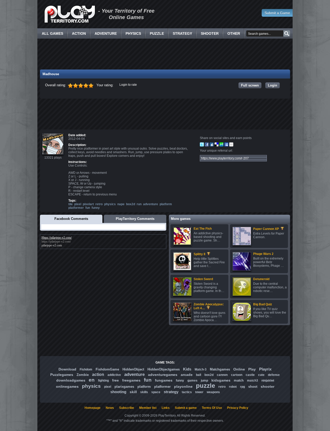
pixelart (88, 204)
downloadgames (70, 380)
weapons (213, 392)
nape (121, 204)
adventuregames (162, 375)
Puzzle (157, 33)
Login (272, 85)
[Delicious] (216, 145)
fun (87, 208)
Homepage (93, 408)
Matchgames (220, 369)
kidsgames (220, 380)
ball (198, 375)
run (139, 204)
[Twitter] (202, 145)
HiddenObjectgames (163, 369)
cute (261, 375)
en (92, 380)
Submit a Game (277, 13)
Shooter (210, 33)
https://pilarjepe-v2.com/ (56, 241)
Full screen (250, 85)
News (110, 408)
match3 (252, 380)
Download (67, 369)
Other (233, 33)
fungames (163, 380)
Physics (133, 33)
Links (166, 408)
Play (252, 369)
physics (110, 204)
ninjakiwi (267, 380)
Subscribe (126, 408)
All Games (52, 33)
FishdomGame (107, 369)
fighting (103, 380)
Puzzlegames (61, 375)
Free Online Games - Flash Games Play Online (69, 14)
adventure (150, 204)
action (98, 374)
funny (96, 208)
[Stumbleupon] (221, 145)
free (115, 380)
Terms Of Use (212, 408)
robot (233, 387)
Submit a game (186, 408)
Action (79, 33)
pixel (77, 204)
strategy (171, 392)
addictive (114, 375)
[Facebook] (207, 145)
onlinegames (67, 386)
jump (204, 380)
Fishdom (86, 369)
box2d (130, 204)
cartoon (236, 375)
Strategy (182, 33)
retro (99, 204)
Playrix (265, 369)
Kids (187, 369)
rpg (242, 387)
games (192, 380)
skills (144, 392)
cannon (222, 375)
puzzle (205, 385)
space (155, 392)
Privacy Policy (237, 408)
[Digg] (212, 145)
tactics (187, 392)
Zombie (83, 375)
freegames (131, 380)
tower (199, 392)
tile (70, 204)
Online (239, 369)
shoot (252, 387)
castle (250, 375)
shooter (267, 386)
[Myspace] (226, 145)
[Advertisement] (165, 54)
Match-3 (201, 369)
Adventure (106, 33)
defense (274, 375)
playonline (183, 386)
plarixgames (124, 387)
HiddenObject (133, 369)
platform (166, 204)
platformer (76, 208)
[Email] (231, 145)
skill (133, 392)
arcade (187, 375)
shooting (118, 392)
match (239, 380)
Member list (147, 408)
